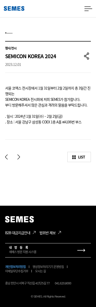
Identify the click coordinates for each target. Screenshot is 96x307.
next (18, 157)
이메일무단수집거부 (16, 271)
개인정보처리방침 (15, 266)
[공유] (86, 56)
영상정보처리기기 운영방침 (48, 266)
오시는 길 (40, 271)
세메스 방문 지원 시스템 (22, 249)
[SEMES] (14, 8)
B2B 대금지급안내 (17, 232)
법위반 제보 (47, 232)
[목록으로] (9, 34)
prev (6, 157)
